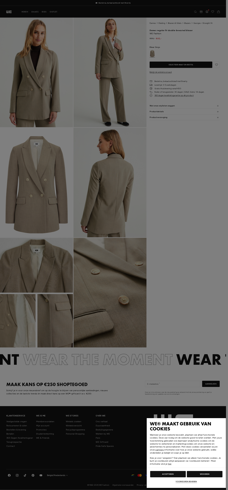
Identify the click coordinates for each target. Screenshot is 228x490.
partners (159, 450)
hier (170, 464)
